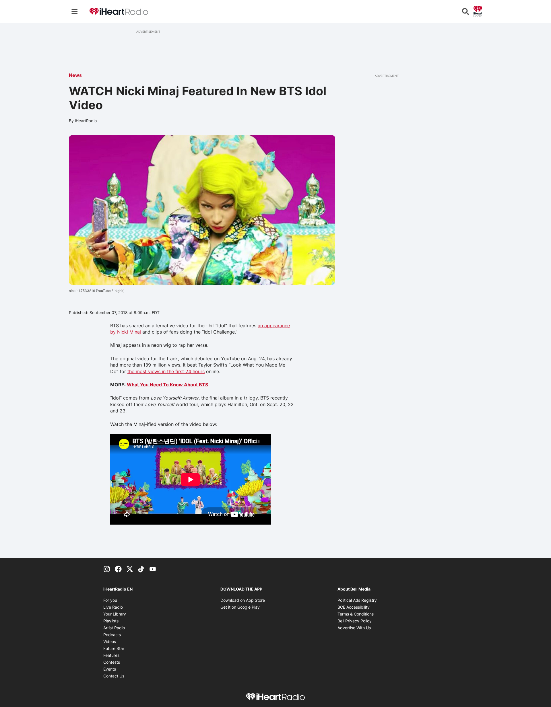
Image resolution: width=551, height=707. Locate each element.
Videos (109, 641)
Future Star (113, 648)
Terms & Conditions (355, 613)
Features (111, 655)
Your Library (114, 613)
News (75, 75)
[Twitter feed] (129, 568)
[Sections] (74, 11)
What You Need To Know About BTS (167, 384)
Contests (111, 662)
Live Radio (113, 607)
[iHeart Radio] (478, 11)
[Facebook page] (118, 568)
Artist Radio (114, 627)
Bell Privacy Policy (354, 620)
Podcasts (112, 634)
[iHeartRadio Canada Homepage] (119, 11)
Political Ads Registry (357, 600)
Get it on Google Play (240, 607)
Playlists (111, 620)
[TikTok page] (141, 568)
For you (110, 600)
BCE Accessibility (353, 607)
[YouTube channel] (152, 568)
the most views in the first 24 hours (166, 371)
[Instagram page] (106, 568)
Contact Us (113, 675)
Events (109, 669)
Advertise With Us (354, 627)
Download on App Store (242, 600)
